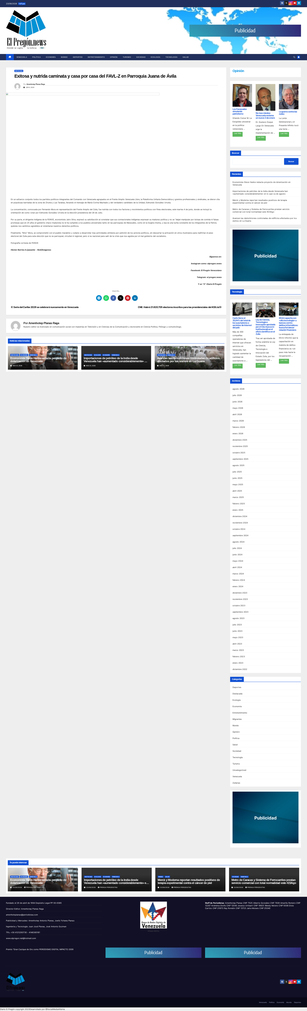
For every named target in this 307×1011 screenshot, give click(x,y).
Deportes (78, 57)
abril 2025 (237, 491)
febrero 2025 (239, 503)
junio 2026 (237, 401)
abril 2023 (237, 644)
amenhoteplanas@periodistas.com (22, 915)
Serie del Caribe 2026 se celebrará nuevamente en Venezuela (46, 307)
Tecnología (171, 57)
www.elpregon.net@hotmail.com (21, 938)
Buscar (235, 153)
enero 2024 (238, 586)
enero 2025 (238, 510)
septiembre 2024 (240, 535)
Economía (51, 57)
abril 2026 (237, 414)
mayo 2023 (238, 637)
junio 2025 (237, 478)
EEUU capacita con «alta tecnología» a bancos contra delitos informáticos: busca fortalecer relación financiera (288, 324)
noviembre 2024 (240, 522)
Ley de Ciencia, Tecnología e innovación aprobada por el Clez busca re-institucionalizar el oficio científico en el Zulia (265, 326)
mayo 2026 (238, 408)
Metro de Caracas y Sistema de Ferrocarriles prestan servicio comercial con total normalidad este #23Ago (263, 881)
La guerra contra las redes (288, 112)
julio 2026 (237, 395)
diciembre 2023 (240, 593)
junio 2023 (237, 631)
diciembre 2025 (240, 440)
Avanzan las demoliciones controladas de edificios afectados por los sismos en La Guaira (188, 360)
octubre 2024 (239, 529)
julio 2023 (237, 624)
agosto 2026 (239, 389)
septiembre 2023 (240, 612)
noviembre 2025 (240, 446)
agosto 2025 (239, 465)
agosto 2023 (239, 618)
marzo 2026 (238, 421)
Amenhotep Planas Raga (36, 84)
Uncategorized (239, 770)
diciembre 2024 (240, 516)
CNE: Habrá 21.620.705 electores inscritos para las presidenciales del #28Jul (178, 307)
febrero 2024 (239, 580)
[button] (294, 57)
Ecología (155, 57)
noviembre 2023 (240, 599)
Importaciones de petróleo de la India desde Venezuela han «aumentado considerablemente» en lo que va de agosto (116, 361)
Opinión (114, 57)
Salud (186, 57)
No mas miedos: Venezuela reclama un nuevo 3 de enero (265, 115)
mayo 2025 (238, 484)
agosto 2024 (239, 542)
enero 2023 (238, 663)
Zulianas (236, 783)
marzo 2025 (238, 497)
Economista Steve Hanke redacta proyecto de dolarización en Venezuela (38, 360)
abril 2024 (237, 567)
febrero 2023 (239, 656)
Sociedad (140, 57)
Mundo (64, 57)
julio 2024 (237, 548)
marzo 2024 (238, 573)
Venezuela (21, 57)
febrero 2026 (239, 427)
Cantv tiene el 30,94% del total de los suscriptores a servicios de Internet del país (242, 323)
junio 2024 (237, 554)
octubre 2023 (239, 605)
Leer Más (237, 133)
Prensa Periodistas (35, 887)
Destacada (19, 71)
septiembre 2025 (240, 459)
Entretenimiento (96, 57)
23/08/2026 (17, 887)
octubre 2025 (239, 452)
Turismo (127, 57)
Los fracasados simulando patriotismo (240, 111)
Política (36, 57)
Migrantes (237, 719)
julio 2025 (237, 472)
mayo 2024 (238, 561)
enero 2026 (238, 433)
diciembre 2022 (240, 669)
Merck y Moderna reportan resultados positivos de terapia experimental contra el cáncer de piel (189, 881)
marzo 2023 (238, 650)
